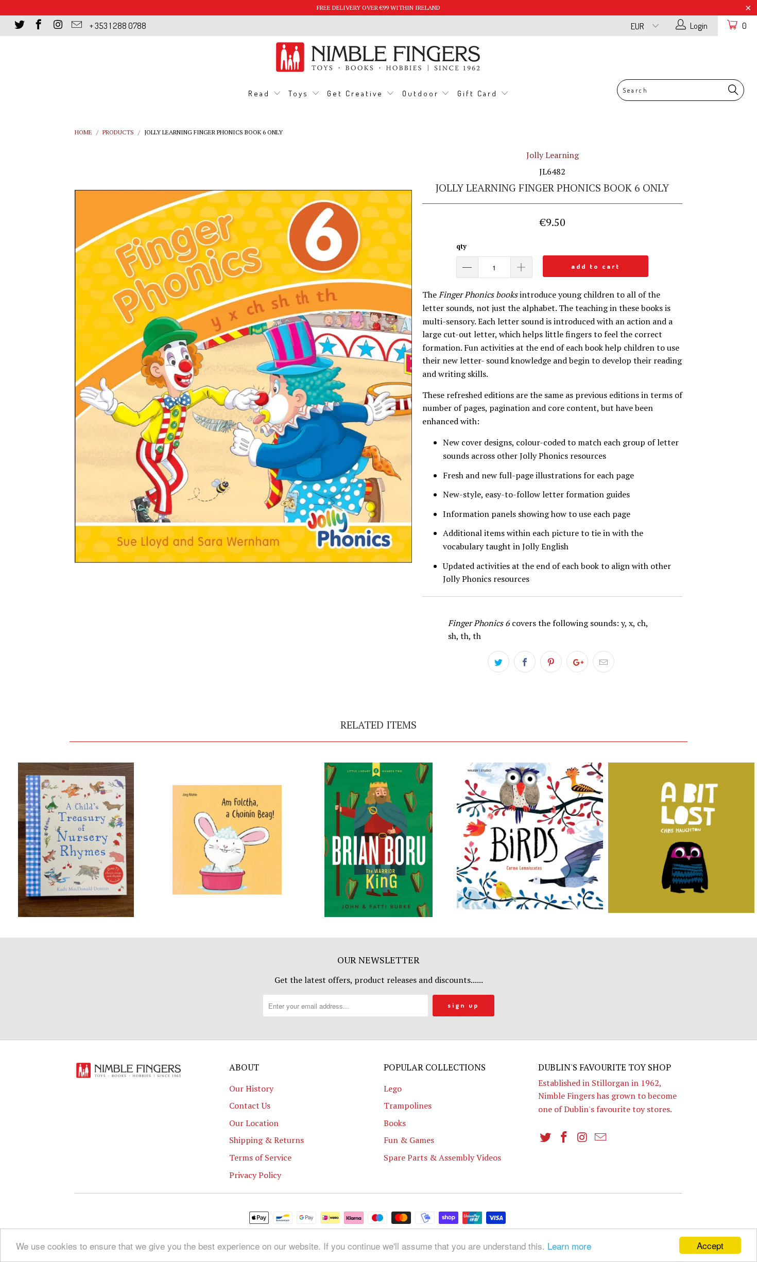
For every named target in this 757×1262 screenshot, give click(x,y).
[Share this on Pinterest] (551, 661)
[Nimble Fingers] (378, 57)
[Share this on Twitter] (498, 661)
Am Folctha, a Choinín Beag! (227, 840)
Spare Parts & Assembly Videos (442, 1157)
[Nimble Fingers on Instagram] (57, 25)
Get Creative (356, 93)
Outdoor (422, 93)
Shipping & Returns (266, 1140)
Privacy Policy (255, 1175)
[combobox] (680, 90)
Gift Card (479, 93)
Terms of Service (260, 1157)
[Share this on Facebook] (525, 661)
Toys (300, 93)
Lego (393, 1088)
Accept (710, 1245)
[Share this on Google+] (577, 661)
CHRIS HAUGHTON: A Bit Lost (681, 838)
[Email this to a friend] (603, 661)
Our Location (254, 1123)
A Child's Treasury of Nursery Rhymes (76, 840)
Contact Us (249, 1105)
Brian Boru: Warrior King (378, 840)
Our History (251, 1088)
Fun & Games (409, 1140)
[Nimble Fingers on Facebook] (38, 25)
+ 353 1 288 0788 (118, 25)
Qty (461, 246)
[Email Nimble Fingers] (76, 25)
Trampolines (408, 1105)
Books (395, 1123)
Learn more (569, 1245)
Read (260, 93)
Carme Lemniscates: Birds (530, 836)
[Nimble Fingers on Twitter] (19, 25)
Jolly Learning (552, 155)
